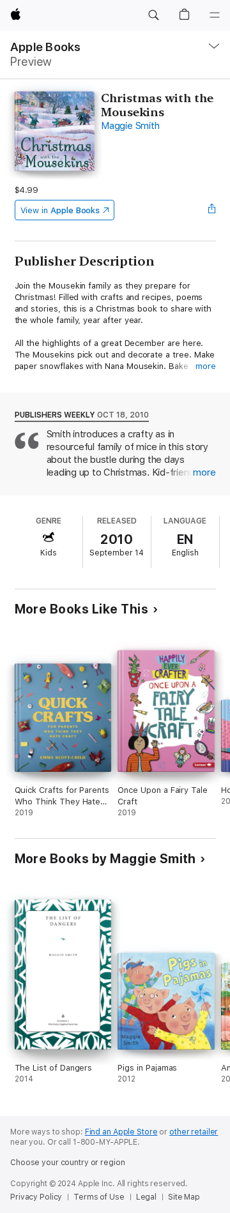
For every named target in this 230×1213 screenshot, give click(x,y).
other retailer (193, 1131)
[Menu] (214, 15)
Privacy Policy (36, 1197)
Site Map (184, 1197)
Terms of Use (99, 1197)
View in (60, 210)
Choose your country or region (67, 1162)
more (205, 366)
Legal (146, 1197)
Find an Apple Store (121, 1131)
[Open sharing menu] (211, 210)
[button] (153, 15)
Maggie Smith (130, 126)
